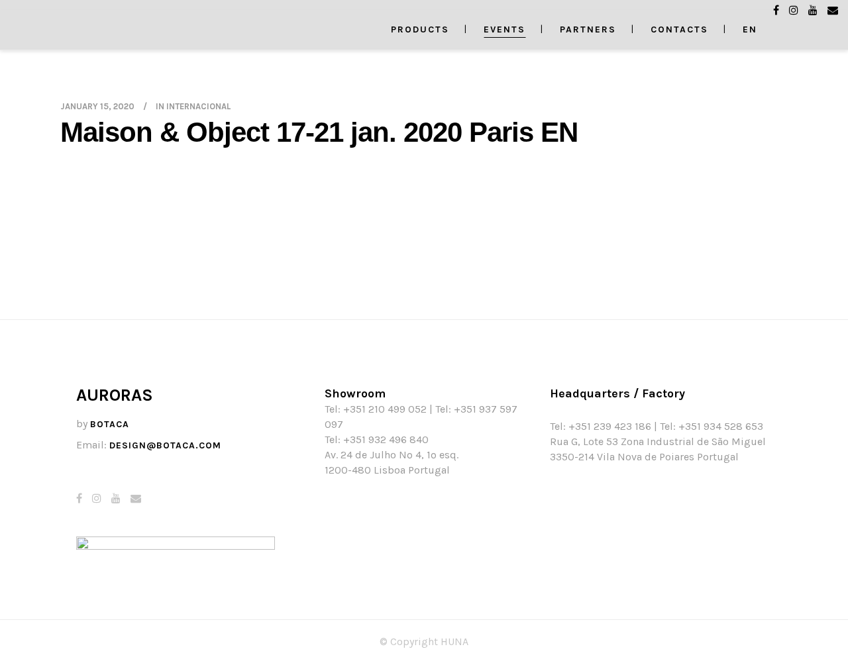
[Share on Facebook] (65, 311)
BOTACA (109, 424)
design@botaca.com (165, 445)
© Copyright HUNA (424, 641)
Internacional (198, 106)
